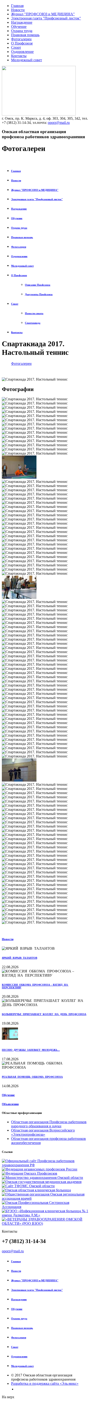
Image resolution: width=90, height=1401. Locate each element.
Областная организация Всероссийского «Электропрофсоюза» (43, 1132)
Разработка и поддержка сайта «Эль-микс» (44, 1383)
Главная (17, 6)
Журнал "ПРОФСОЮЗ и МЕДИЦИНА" (43, 14)
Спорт (16, 47)
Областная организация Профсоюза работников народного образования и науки (49, 1124)
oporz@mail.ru (59, 123)
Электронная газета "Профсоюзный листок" (46, 18)
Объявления (10, 1104)
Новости (18, 10)
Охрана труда (21, 31)
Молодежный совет (26, 60)
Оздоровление (22, 52)
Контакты (19, 56)
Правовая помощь (25, 35)
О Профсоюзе (22, 43)
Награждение (21, 22)
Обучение (19, 27)
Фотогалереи (21, 39)
